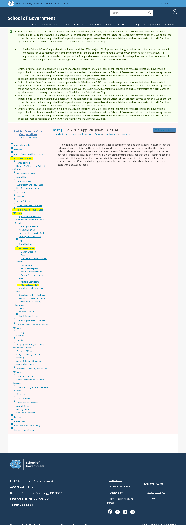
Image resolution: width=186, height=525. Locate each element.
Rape (21, 240)
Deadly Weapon (28, 251)
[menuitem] (111, 514)
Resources (122, 24)
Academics (170, 24)
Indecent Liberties (27, 229)
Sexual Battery (25, 244)
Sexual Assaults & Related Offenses (86, 134)
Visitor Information (120, 486)
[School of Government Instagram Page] (133, 511)
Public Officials (50, 24)
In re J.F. (59, 130)
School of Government (31, 18)
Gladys (152, 498)
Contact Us (115, 480)
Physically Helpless (29, 268)
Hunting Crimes (23, 409)
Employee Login (156, 492)
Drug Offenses (23, 398)
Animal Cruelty (23, 406)
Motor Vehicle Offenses (27, 402)
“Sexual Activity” (29, 285)
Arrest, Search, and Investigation (29, 154)
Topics (66, 24)
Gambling (20, 394)
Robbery (20, 332)
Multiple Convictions (30, 281)
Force (23, 255)
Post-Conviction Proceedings (27, 425)
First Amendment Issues (27, 188)
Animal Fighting (23, 177)
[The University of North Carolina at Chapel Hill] (9, 3)
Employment (116, 492)
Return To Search (166, 130)
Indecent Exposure (27, 311)
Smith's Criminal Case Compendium (28, 132)
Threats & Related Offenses (29, 205)
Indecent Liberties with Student (33, 233)
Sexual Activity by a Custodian (32, 295)
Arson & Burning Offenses (28, 361)
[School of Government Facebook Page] (110, 511)
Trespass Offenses (25, 351)
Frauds (20, 340)
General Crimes (24, 181)
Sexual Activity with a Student (32, 298)
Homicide (21, 192)
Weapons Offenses (25, 376)
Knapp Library (152, 24)
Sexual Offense (26, 248)
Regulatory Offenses (25, 412)
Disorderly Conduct (25, 364)
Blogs (109, 24)
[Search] (150, 13)
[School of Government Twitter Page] (117, 511)
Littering (20, 357)
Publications (94, 24)
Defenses (18, 417)
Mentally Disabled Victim (30, 236)
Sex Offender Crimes (28, 316)
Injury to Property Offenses (28, 354)
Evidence (18, 149)
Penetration (26, 265)
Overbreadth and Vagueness (29, 184)
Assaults (20, 196)
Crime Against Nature (29, 226)
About (34, 24)
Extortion (20, 335)
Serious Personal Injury (31, 271)
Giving (136, 24)
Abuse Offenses (24, 201)
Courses (78, 24)
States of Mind (23, 162)
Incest (21, 308)
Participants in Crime (26, 173)
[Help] (175, 12)
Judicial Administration (24, 430)
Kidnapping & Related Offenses (31, 320)
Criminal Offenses (23, 158)
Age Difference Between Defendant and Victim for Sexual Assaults (30, 220)
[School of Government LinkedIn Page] (125, 511)
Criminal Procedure (23, 145)
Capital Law (19, 421)
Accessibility (165, 3)
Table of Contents (28, 137)
